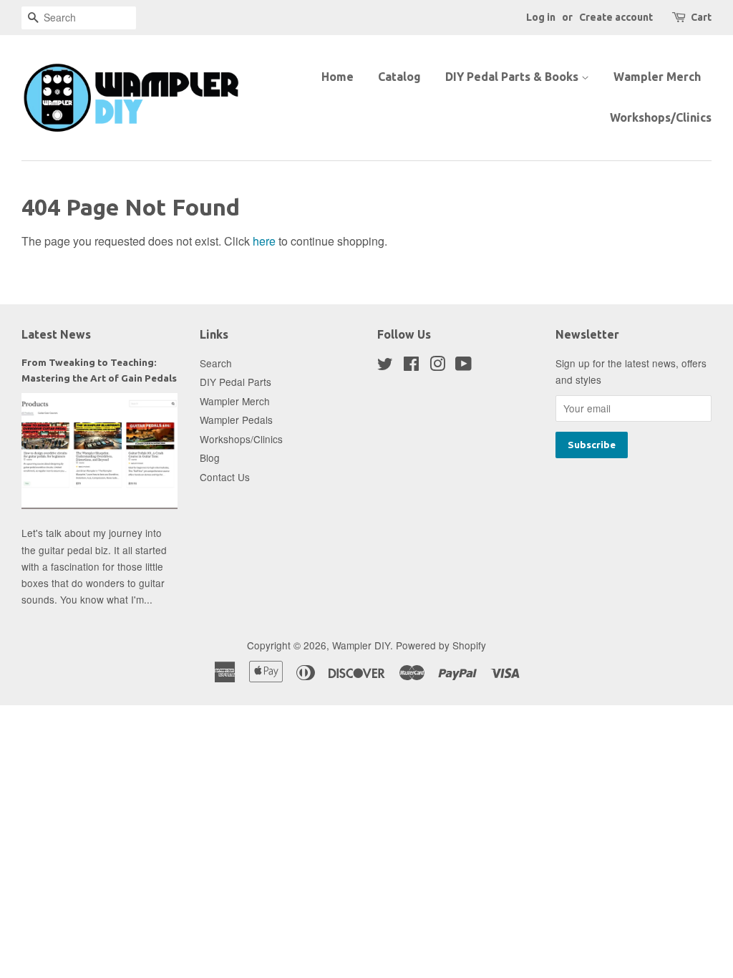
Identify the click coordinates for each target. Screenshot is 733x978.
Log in (540, 17)
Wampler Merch (657, 76)
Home (337, 76)
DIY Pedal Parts (235, 381)
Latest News (56, 334)
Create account (616, 17)
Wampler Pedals (236, 419)
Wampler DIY (361, 645)
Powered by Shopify (441, 645)
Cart (701, 17)
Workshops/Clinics (661, 117)
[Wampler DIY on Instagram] (437, 366)
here (264, 241)
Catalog (399, 76)
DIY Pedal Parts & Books (513, 76)
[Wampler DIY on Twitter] (385, 366)
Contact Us (225, 477)
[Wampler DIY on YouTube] (463, 366)
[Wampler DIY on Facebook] (411, 366)
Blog (210, 457)
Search (216, 363)
